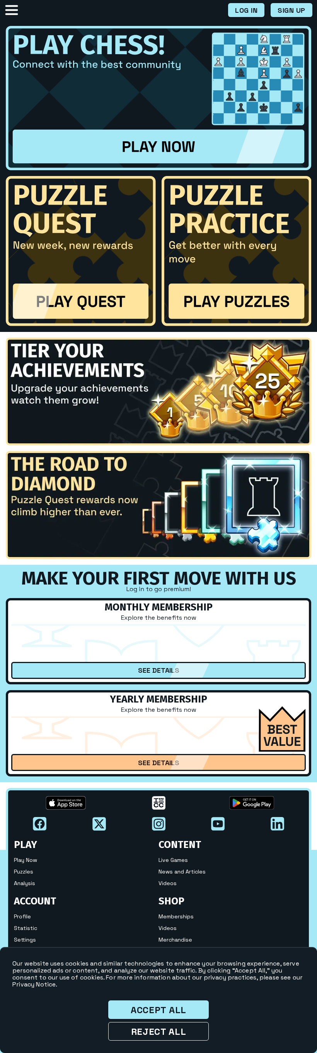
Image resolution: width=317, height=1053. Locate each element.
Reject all (158, 1032)
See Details (158, 670)
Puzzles (23, 871)
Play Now (25, 859)
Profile (22, 916)
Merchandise (175, 939)
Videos (167, 883)
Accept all (158, 1010)
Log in (246, 10)
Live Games (173, 859)
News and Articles (182, 871)
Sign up (291, 10)
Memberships (176, 916)
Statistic (25, 928)
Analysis (24, 883)
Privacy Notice (34, 984)
